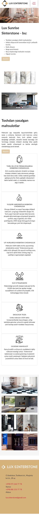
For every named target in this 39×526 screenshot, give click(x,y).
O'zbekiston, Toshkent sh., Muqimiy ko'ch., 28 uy (19, 477)
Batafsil (5, 59)
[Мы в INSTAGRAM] (3, 507)
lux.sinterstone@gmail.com (16, 498)
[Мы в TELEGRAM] (12, 507)
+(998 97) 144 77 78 (14, 484)
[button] (16, 107)
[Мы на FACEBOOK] (7, 507)
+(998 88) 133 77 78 (14, 489)
